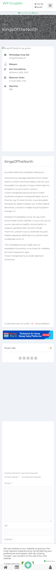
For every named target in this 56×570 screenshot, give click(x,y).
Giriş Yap (39, 4)
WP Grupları (13, 3)
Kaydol (39, 7)
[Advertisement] (28, 123)
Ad (6, 525)
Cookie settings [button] (12, 564)
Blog (36, 13)
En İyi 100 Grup (25, 13)
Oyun (5, 24)
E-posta (8, 539)
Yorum (8, 483)
